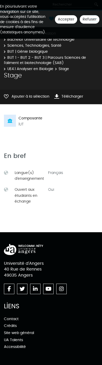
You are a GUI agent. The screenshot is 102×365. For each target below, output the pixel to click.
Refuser (90, 19)
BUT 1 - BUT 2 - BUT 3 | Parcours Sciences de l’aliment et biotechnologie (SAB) (45, 60)
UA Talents (13, 340)
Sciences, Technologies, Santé (34, 45)
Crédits (10, 326)
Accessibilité (15, 347)
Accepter (66, 19)
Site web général (19, 333)
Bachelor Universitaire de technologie (41, 39)
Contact (11, 319)
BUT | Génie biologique (27, 51)
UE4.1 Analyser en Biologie (30, 69)
